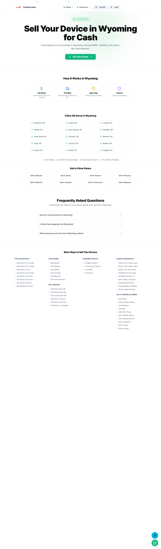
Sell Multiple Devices (126, 283)
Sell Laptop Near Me (58, 295)
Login (116, 7)
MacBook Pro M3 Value (127, 273)
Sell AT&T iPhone (124, 312)
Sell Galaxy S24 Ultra (25, 276)
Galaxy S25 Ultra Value (127, 270)
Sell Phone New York (58, 302)
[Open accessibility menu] (155, 535)
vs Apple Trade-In (91, 263)
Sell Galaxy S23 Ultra (25, 279)
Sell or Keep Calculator (127, 279)
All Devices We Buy (58, 279)
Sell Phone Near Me (58, 289)
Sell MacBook (123, 305)
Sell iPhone (122, 299)
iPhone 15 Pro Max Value (127, 266)
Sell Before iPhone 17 (126, 276)
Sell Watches (55, 276)
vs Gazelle (88, 270)
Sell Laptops (55, 266)
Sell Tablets (55, 270)
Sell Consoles (56, 273)
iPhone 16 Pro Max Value (127, 263)
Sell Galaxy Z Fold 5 (24, 283)
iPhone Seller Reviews (126, 289)
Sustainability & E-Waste (127, 286)
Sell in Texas (123, 325)
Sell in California (124, 322)
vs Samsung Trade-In (93, 266)
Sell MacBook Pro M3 (25, 286)
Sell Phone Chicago (58, 299)
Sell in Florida (123, 328)
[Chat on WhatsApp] (155, 543)
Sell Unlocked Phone (126, 319)
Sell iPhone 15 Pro (23, 270)
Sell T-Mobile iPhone (126, 315)
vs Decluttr (89, 273)
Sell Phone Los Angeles (59, 305)
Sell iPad (121, 309)
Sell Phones (55, 263)
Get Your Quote (80, 57)
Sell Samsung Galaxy (126, 302)
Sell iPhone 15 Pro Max (25, 266)
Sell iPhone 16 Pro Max (25, 263)
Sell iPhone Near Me (58, 292)
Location (102, 7)
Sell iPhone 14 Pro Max (25, 273)
